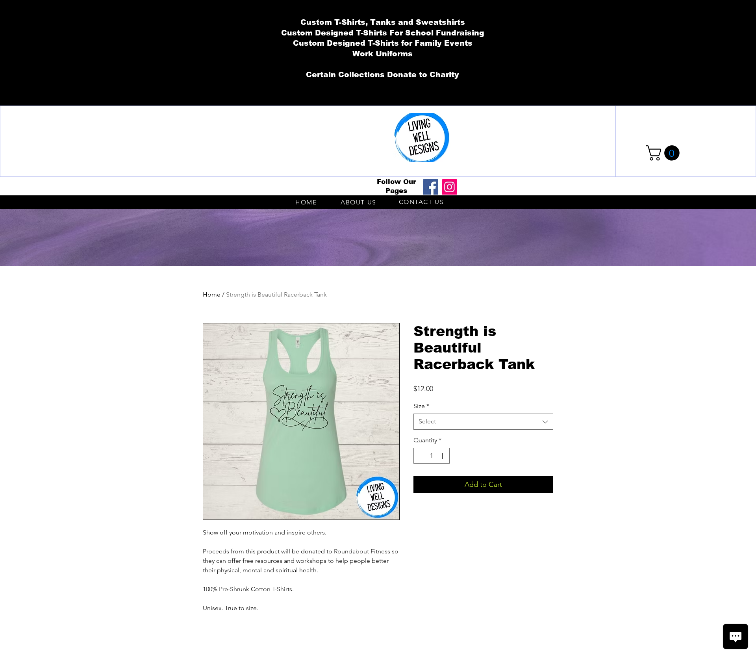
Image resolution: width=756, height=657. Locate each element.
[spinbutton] (431, 455)
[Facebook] (430, 187)
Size (421, 406)
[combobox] (483, 421)
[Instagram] (449, 187)
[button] (664, 153)
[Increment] (442, 455)
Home (211, 294)
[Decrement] (420, 455)
